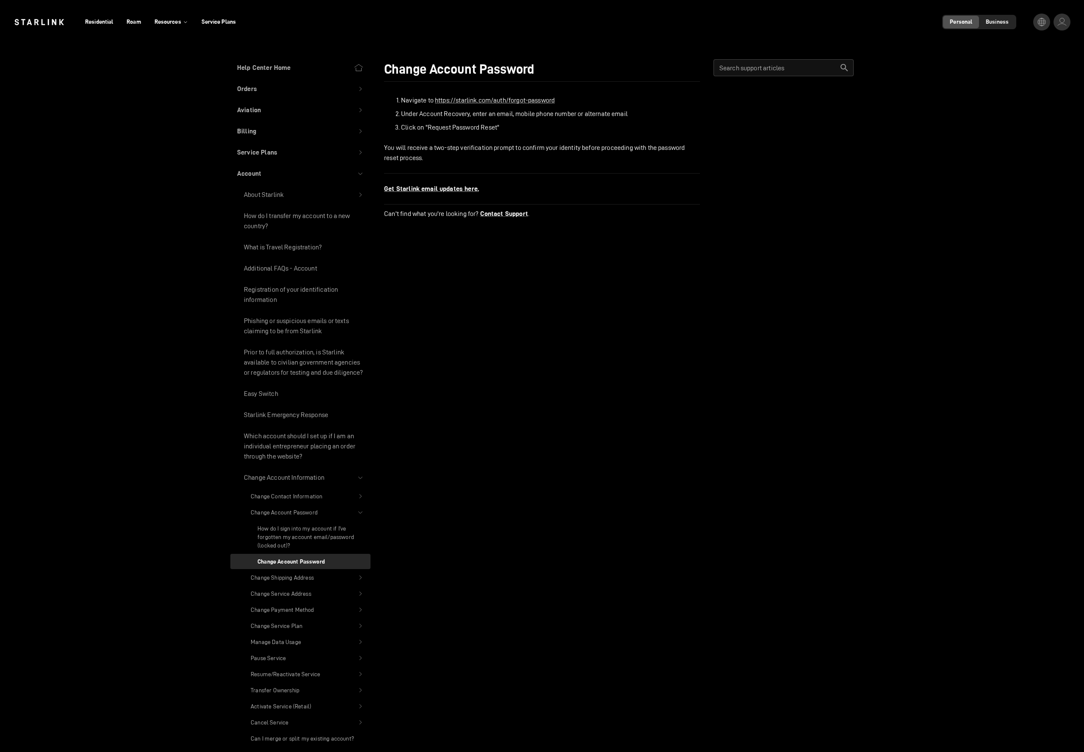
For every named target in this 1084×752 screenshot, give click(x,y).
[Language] (1041, 22)
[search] (844, 67)
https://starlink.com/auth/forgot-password (495, 100)
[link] (39, 22)
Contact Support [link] (504, 213)
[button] (300, 89)
